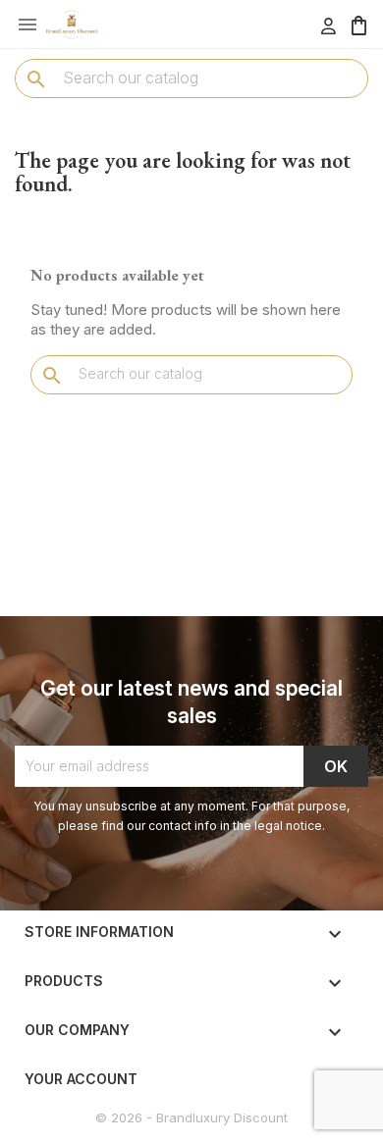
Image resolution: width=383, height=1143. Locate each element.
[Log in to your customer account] (328, 25)
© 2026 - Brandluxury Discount (191, 1117)
